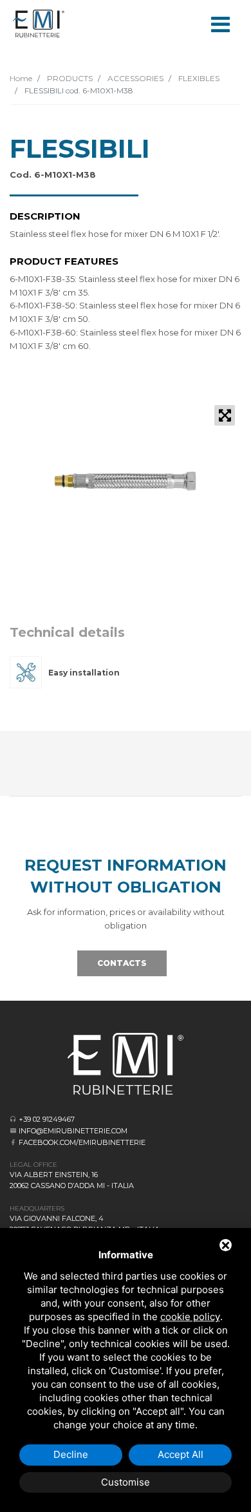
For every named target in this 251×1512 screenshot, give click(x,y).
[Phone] (13, 1118)
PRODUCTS (69, 78)
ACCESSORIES (134, 78)
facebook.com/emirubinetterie (82, 1142)
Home (21, 78)
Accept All (180, 1454)
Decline (70, 1454)
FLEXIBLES (197, 78)
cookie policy (190, 1316)
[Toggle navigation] (220, 23)
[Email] (13, 1130)
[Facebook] (13, 1142)
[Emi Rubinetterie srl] (38, 23)
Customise (125, 1482)
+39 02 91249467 (47, 1119)
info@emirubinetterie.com (73, 1130)
